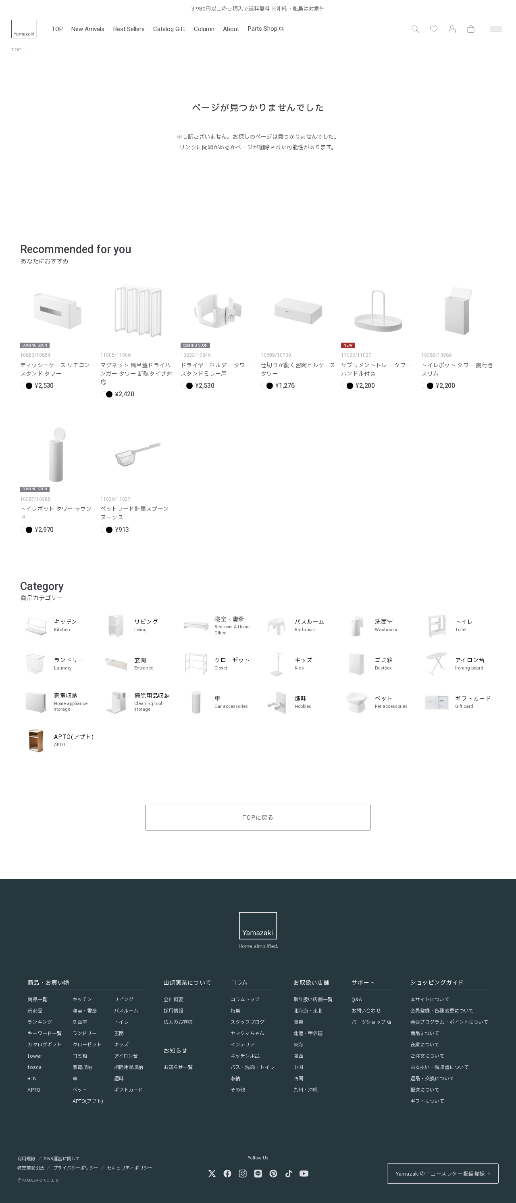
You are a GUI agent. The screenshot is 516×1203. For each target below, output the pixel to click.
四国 (298, 1078)
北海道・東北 (308, 1011)
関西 (298, 1056)
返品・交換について (432, 1078)
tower (34, 1056)
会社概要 (173, 999)
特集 (235, 1011)
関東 (298, 1022)
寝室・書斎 (85, 1011)
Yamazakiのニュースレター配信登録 (440, 1174)
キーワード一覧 (44, 1033)
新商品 (34, 1011)
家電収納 (82, 1067)
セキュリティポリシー (129, 1168)
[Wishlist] (434, 29)
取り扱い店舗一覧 (313, 999)
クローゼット (87, 1044)
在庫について (425, 1044)
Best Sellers (129, 29)
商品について (425, 1033)
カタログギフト (44, 1044)
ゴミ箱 (80, 1056)
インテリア (243, 1044)
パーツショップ (369, 1022)
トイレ (121, 1022)
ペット (80, 1090)
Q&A (357, 999)
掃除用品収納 (129, 1067)
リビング (123, 999)
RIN (31, 1078)
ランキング (39, 1022)
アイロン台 (126, 1056)
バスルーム (126, 1011)
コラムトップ (245, 999)
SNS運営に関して (62, 1159)
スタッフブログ (248, 1022)
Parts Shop (262, 28)
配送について (425, 1090)
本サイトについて (429, 999)
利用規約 (26, 1159)
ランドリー (85, 1033)
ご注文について (427, 1056)
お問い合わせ (366, 1011)
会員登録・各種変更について (442, 1011)
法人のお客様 (178, 1022)
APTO (33, 1090)
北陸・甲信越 (308, 1033)
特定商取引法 (30, 1168)
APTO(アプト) (88, 1101)
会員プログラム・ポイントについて (449, 1022)
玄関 (119, 1033)
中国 (298, 1067)
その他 (238, 1090)
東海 (298, 1044)
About (231, 29)
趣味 (119, 1078)
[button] (415, 29)
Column (204, 29)
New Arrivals (87, 29)
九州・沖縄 (305, 1090)
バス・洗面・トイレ (253, 1067)
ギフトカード (129, 1090)
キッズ (121, 1044)
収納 (235, 1078)
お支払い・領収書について (439, 1067)
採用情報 (173, 1011)
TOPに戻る (258, 818)
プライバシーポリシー (75, 1168)
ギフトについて (427, 1101)
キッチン (82, 999)
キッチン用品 (245, 1056)
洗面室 (80, 1022)
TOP (57, 29)
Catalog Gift (169, 29)
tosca (34, 1067)
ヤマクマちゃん (248, 1033)
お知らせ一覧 (178, 1067)
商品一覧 (37, 999)
